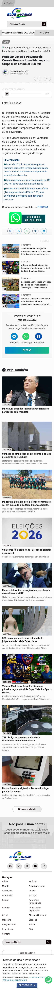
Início (5, 881)
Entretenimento (37, 886)
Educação (7, 891)
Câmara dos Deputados (35, 909)
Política (33, 881)
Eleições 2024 (9, 924)
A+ (47, 79)
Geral (5, 915)
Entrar (9, 3)
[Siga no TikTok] (44, 866)
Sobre (32, 924)
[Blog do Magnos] (27, 13)
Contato (6, 934)
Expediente (7, 929)
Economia (7, 895)
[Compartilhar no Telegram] (35, 231)
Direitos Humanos (38, 915)
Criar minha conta (25, 841)
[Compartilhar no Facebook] (10, 231)
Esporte (6, 908)
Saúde (5, 900)
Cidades (33, 920)
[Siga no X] (27, 866)
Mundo (5, 886)
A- (38, 79)
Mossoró (6, 920)
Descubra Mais (26, 809)
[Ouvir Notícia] (7, 94)
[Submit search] (44, 24)
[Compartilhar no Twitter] (19, 231)
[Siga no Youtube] (35, 866)
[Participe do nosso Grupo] (27, 218)
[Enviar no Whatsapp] (27, 231)
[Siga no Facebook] (10, 866)
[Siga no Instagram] (19, 866)
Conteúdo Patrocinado (35, 901)
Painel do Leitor (26, 953)
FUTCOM (42, 207)
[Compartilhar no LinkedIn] (44, 231)
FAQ (31, 929)
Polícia (32, 891)
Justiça (32, 895)
